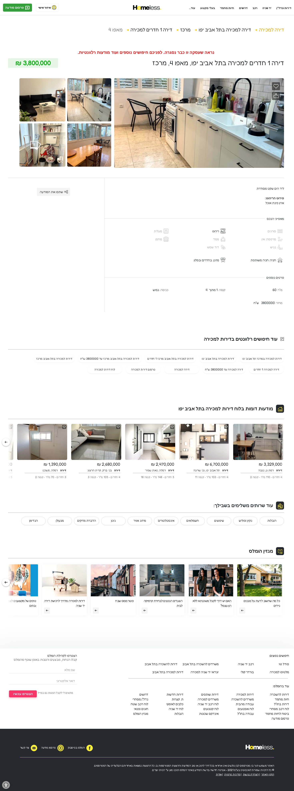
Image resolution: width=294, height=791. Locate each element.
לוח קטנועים (211, 709)
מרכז (185, 30)
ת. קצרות (177, 699)
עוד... (192, 8)
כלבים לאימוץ (174, 704)
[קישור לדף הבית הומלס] (147, 7)
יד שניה (266, 8)
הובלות (271, 521)
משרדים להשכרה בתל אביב (200, 664)
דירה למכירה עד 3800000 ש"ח (224, 369)
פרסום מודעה (15, 7)
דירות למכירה (245, 694)
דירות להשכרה (279, 694)
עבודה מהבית (245, 704)
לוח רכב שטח (139, 704)
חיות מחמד (227, 8)
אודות (219, 774)
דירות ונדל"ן (283, 8)
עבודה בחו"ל (245, 714)
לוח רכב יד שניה (208, 704)
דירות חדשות (175, 694)
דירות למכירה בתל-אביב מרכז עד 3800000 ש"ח (109, 358)
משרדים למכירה (208, 699)
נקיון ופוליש (245, 521)
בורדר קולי (247, 672)
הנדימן (33, 521)
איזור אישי (44, 7)
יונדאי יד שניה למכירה (205, 672)
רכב (255, 8)
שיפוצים (219, 521)
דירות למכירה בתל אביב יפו (218, 358)
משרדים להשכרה (242, 699)
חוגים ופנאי (141, 709)
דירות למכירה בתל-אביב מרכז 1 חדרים (170, 358)
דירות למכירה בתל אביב (167, 672)
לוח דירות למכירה (104, 369)
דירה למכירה (271, 30)
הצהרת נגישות (251, 774)
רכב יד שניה (246, 664)
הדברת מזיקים (86, 521)
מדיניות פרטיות (232, 774)
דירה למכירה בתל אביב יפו (225, 30)
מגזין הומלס (261, 551)
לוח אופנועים (246, 709)
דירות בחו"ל (281, 704)
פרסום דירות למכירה (143, 369)
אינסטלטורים (166, 521)
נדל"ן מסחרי (140, 699)
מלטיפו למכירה (279, 672)
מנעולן (60, 521)
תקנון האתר (267, 774)
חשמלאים (192, 521)
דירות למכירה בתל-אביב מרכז (54, 358)
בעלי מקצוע (207, 8)
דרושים (243, 8)
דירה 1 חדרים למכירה (151, 30)
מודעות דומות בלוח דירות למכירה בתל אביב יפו (225, 409)
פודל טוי (284, 664)
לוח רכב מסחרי (279, 709)
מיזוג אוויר (140, 521)
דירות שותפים (210, 694)
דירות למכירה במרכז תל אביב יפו (262, 358)
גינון (113, 521)
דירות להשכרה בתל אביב (161, 664)
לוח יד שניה (176, 709)
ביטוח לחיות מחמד (277, 714)
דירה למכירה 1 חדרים (266, 369)
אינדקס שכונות (209, 714)
